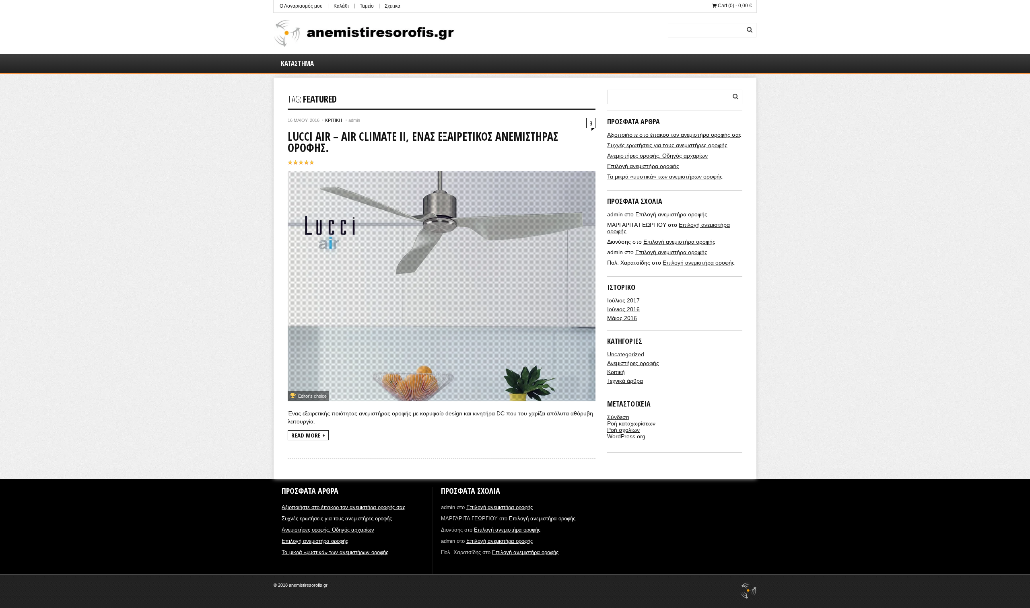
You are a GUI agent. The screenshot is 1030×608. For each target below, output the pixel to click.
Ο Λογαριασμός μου (301, 6)
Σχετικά (392, 6)
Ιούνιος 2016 (623, 309)
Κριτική (333, 120)
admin (354, 120)
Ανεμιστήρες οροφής (633, 363)
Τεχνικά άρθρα (625, 381)
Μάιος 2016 (622, 318)
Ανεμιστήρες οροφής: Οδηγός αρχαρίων (657, 155)
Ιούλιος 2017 (623, 300)
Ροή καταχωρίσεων (631, 423)
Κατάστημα (297, 63)
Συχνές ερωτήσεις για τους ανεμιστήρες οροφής (667, 145)
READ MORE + (308, 435)
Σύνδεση (618, 417)
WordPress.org (626, 436)
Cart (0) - (734, 5)
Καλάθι (341, 6)
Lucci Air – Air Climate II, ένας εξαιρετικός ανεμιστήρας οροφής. (423, 142)
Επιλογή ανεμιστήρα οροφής (643, 166)
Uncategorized (625, 354)
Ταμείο (367, 6)
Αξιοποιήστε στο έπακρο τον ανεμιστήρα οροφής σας (674, 134)
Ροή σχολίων (623, 430)
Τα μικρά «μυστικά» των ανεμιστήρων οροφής (665, 176)
